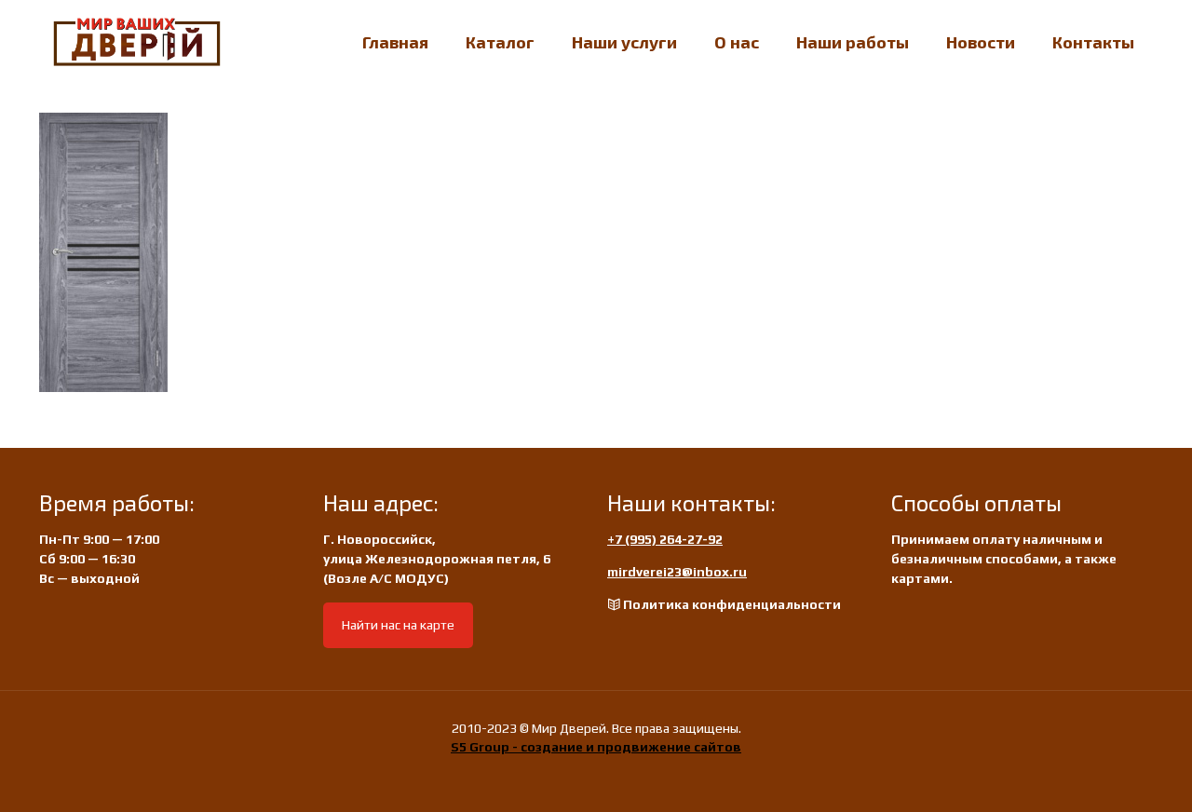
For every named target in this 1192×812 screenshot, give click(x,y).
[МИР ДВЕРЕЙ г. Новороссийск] (137, 42)
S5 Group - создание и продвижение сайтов (596, 746)
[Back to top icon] (1102, 773)
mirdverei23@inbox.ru (677, 571)
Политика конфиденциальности (732, 604)
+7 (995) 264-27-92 (665, 539)
